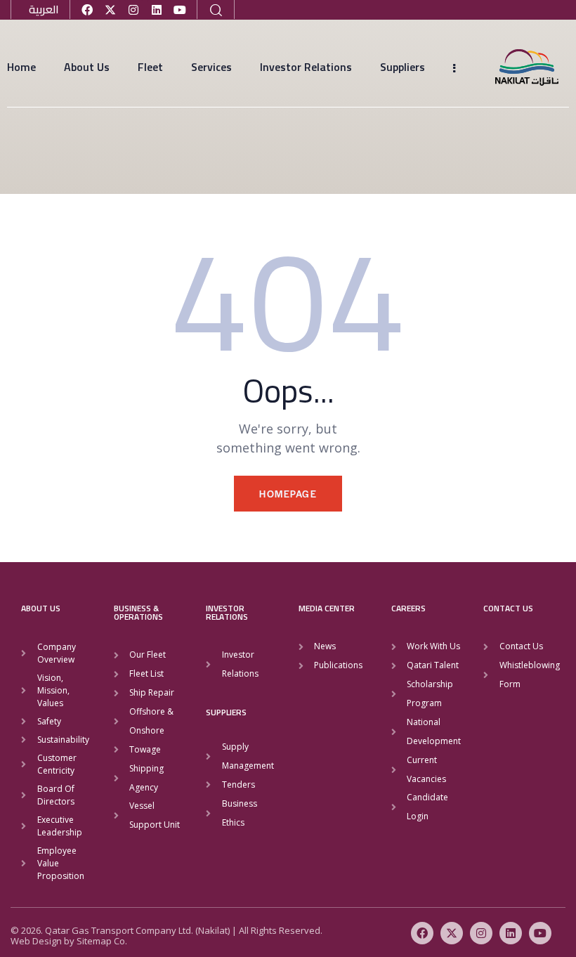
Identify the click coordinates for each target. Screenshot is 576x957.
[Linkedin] (156, 10)
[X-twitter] (110, 10)
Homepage (288, 493)
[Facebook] (87, 10)
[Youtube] (180, 10)
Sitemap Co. (102, 941)
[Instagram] (133, 10)
